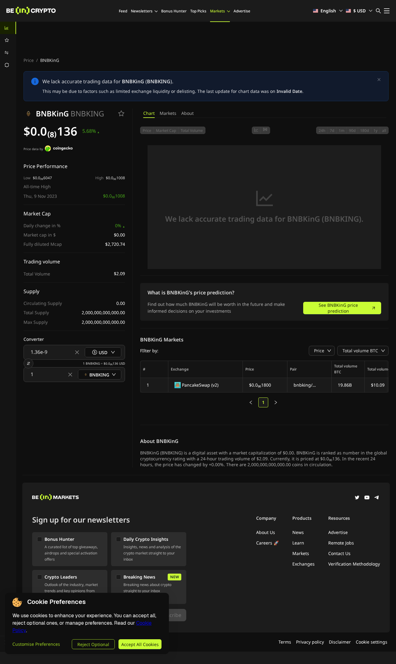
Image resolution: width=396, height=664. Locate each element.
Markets (217, 11)
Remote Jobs (341, 543)
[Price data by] (59, 149)
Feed (123, 11)
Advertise (242, 11)
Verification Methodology (354, 564)
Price (29, 60)
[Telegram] (377, 498)
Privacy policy (310, 642)
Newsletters (142, 11)
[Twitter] (357, 498)
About (187, 113)
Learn (298, 543)
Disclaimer (340, 642)
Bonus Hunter (174, 11)
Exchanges (303, 564)
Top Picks (198, 11)
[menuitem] (8, 28)
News (298, 532)
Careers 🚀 (267, 543)
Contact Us (339, 553)
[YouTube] (367, 498)
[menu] (8, 46)
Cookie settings (371, 642)
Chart (149, 113)
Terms (284, 642)
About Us (265, 532)
